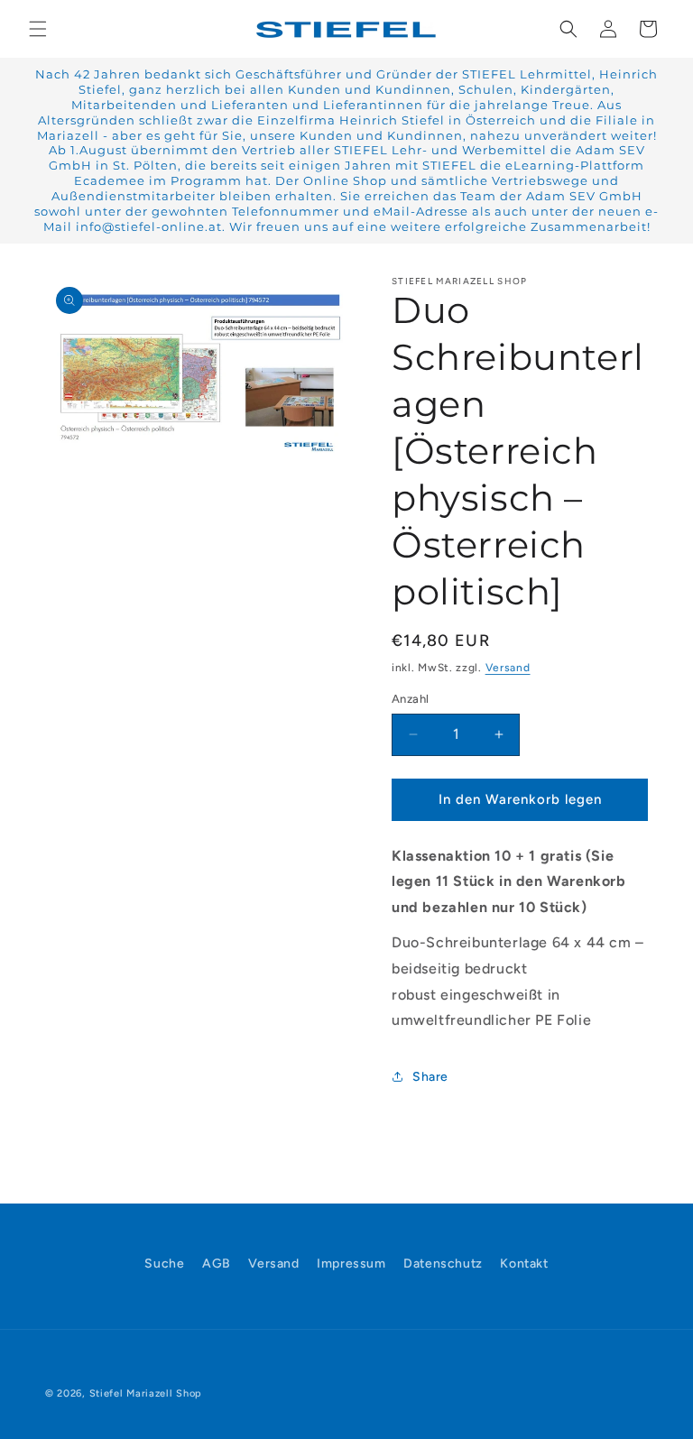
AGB (216, 1263)
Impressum (351, 1263)
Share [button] (430, 1076)
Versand (508, 667)
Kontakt (524, 1263)
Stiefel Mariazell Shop (145, 1393)
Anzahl (410, 699)
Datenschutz (443, 1263)
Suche (164, 1263)
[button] (38, 29)
